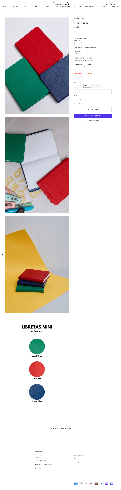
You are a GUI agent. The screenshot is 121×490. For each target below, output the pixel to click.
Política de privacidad (79, 456)
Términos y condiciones (79, 462)
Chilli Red (87, 86)
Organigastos (91, 6)
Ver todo (15, 6)
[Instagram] (40, 468)
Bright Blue (78, 86)
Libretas (38, 6)
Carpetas (27, 6)
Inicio (5, 6)
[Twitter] (83, 77)
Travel (48, 6)
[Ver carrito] (115, 4)
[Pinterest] (86, 77)
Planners (77, 6)
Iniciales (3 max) (79, 92)
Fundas (104, 6)
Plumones (114, 6)
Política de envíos (78, 459)
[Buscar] (111, 4)
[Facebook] (81, 77)
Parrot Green (97, 86)
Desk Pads (61, 10)
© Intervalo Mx (13, 484)
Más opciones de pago (92, 120)
